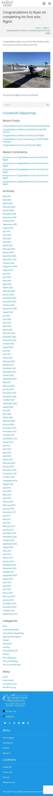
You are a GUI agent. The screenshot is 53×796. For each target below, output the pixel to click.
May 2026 (7, 196)
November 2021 (9, 371)
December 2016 (9, 533)
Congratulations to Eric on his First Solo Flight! (22, 145)
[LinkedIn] (19, 723)
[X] (9, 723)
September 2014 (10, 614)
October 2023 (8, 305)
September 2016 (10, 544)
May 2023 (7, 322)
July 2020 (6, 410)
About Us (7, 753)
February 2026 (9, 207)
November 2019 (9, 431)
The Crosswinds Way (12, 664)
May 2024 (7, 280)
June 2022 (7, 354)
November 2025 (9, 217)
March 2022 (8, 357)
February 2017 (9, 526)
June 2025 (7, 235)
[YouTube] (23, 723)
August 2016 (8, 547)
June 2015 (7, 582)
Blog (5, 626)
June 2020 (7, 414)
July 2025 (6, 231)
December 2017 (9, 512)
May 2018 (7, 494)
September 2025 (10, 224)
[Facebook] (5, 723)
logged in (18, 95)
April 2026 (7, 199)
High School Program (12, 636)
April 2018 (7, 498)
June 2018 (7, 491)
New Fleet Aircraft (10, 650)
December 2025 (9, 214)
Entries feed (8, 680)
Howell (6, 640)
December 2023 (9, 298)
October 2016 (8, 540)
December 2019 (9, 428)
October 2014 (8, 610)
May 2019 (7, 452)
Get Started (8, 743)
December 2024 (9, 256)
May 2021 (7, 382)
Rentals (6, 748)
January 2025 (8, 252)
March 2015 (8, 593)
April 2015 (7, 589)
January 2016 (8, 561)
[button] (44, 3)
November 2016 (9, 536)
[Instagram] (28, 723)
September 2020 (10, 403)
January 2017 (8, 529)
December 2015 (9, 565)
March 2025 (8, 245)
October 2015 (8, 572)
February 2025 (9, 249)
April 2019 (7, 456)
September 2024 (10, 266)
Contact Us (10, 716)
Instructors (7, 643)
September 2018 (10, 480)
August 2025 (8, 228)
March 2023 (8, 329)
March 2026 (8, 203)
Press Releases (9, 657)
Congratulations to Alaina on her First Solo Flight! (23, 135)
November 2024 (9, 259)
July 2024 (6, 273)
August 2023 (8, 312)
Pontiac (6, 654)
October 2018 (8, 477)
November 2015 (9, 568)
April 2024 (7, 284)
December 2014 (9, 603)
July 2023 (6, 315)
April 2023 (7, 326)
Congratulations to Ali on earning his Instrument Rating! (26, 126)
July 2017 (6, 515)
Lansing (6, 647)
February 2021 (9, 386)
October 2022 (8, 343)
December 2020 (9, 393)
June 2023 (7, 319)
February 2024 (9, 291)
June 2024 (7, 277)
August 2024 (8, 270)
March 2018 (8, 501)
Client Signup (8, 737)
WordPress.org (9, 687)
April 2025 (7, 242)
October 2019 (8, 435)
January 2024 (8, 294)
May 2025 (7, 238)
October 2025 (8, 221)
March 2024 (8, 287)
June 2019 (7, 449)
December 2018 (9, 470)
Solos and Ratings (10, 661)
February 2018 (9, 505)
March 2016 (8, 557)
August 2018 (8, 484)
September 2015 (10, 575)
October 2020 (8, 399)
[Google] (14, 723)
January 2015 (8, 600)
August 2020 (8, 407)
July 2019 (6, 445)
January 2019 (8, 466)
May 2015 (7, 586)
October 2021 (8, 375)
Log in (5, 676)
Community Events (11, 629)
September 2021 (10, 378)
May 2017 (7, 519)
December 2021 (9, 368)
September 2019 (10, 438)
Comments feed (10, 684)
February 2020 (9, 421)
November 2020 (9, 396)
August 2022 (8, 347)
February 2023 (9, 333)
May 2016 (7, 550)
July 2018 (6, 487)
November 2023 (9, 301)
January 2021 (8, 389)
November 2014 (9, 607)
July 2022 (6, 350)
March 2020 (8, 417)
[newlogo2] (7, 3)
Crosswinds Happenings (19, 113)
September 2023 (10, 308)
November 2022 (9, 340)
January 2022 (8, 364)
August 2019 (8, 442)
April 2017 (7, 522)
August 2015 (8, 578)
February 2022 (9, 361)
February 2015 (9, 596)
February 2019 (9, 463)
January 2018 (8, 508)
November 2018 (9, 473)
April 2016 (7, 554)
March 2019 (8, 459)
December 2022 (9, 336)
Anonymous (8, 157)
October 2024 (8, 263)
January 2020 (8, 424)
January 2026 (8, 210)
